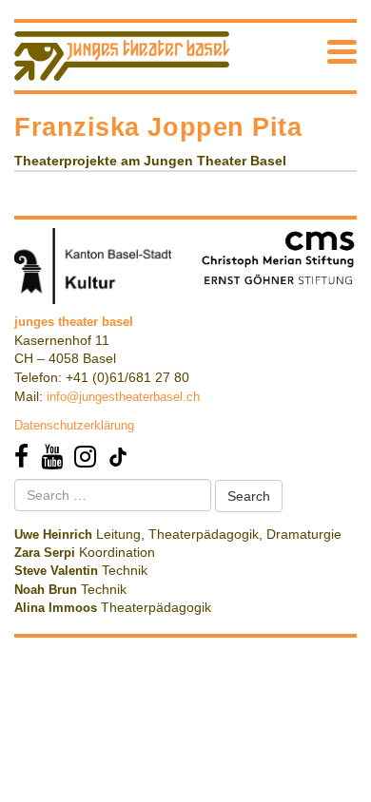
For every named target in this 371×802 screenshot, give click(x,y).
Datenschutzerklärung (74, 425)
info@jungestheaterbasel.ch (123, 397)
